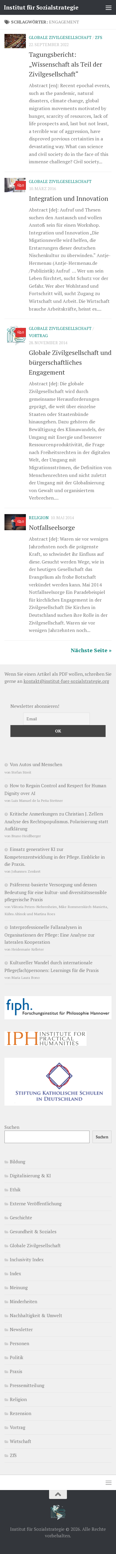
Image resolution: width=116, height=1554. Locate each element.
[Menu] (108, 7)
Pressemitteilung (27, 1385)
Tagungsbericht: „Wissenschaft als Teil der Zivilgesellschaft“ (65, 64)
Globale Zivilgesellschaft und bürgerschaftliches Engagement (70, 362)
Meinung (19, 1287)
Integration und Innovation (68, 198)
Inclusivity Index (27, 1259)
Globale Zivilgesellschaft (60, 37)
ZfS (98, 37)
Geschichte (21, 1217)
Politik (16, 1357)
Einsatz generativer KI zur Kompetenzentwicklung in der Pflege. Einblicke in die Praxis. (54, 856)
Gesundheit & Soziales (33, 1231)
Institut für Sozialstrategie (41, 7)
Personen (19, 1343)
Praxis (16, 1371)
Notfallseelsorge (52, 527)
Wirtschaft (20, 1441)
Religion (39, 517)
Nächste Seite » (91, 650)
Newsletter (21, 1329)
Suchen (11, 1127)
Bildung (17, 1162)
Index (15, 1273)
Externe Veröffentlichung (36, 1203)
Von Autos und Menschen (36, 764)
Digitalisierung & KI (30, 1176)
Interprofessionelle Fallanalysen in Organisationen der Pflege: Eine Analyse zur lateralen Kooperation (49, 934)
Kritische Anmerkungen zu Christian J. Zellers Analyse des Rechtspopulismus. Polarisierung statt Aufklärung (56, 821)
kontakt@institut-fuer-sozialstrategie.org (66, 681)
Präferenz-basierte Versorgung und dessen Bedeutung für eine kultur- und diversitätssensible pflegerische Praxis (55, 892)
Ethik (15, 1190)
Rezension (20, 1413)
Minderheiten (23, 1301)
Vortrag (38, 335)
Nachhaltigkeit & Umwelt (36, 1315)
